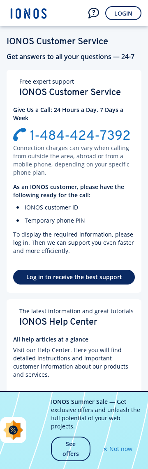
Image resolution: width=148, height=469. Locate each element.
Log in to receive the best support (74, 277)
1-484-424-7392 (80, 136)
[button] (93, 13)
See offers (70, 449)
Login (123, 13)
